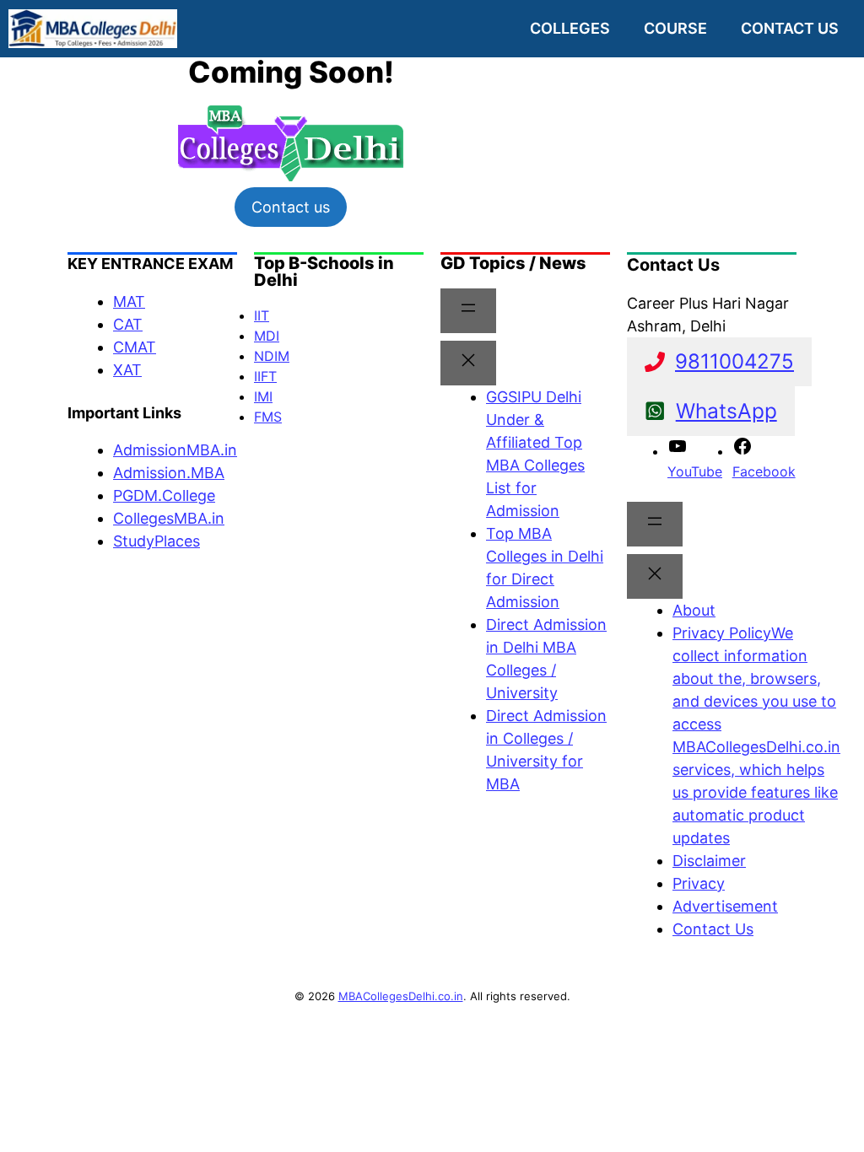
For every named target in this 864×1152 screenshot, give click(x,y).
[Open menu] (468, 310)
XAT (127, 370)
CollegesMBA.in (168, 518)
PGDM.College (164, 495)
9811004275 (734, 361)
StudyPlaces (156, 541)
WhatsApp (726, 410)
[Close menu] (468, 363)
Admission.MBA (168, 473)
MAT (129, 301)
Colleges (570, 28)
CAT (128, 324)
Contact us (790, 28)
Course (675, 28)
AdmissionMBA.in (175, 450)
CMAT (134, 347)
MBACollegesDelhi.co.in (400, 996)
